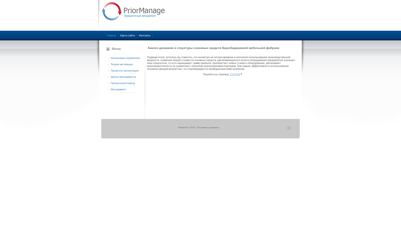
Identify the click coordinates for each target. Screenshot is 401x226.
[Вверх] (289, 129)
